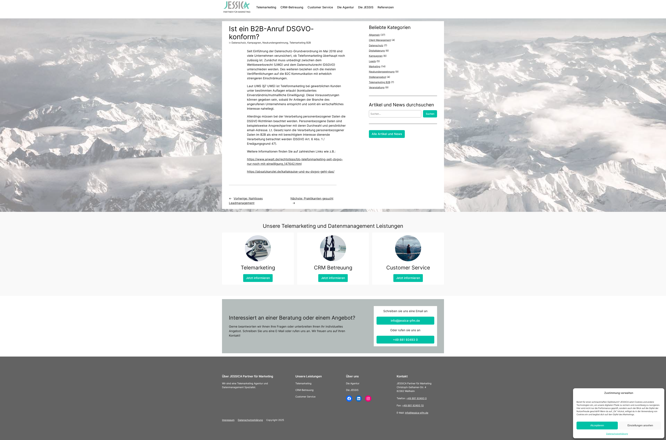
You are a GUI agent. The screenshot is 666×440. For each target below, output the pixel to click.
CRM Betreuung (333, 267)
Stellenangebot (377, 76)
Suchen (430, 113)
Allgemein (374, 34)
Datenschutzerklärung (617, 433)
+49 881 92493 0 (405, 339)
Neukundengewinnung (275, 42)
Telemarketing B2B (300, 42)
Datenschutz (239, 42)
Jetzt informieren (258, 278)
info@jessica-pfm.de (405, 320)
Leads (372, 61)
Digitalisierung (377, 50)
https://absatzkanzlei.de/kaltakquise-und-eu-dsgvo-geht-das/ (290, 171)
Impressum (228, 419)
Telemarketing (258, 267)
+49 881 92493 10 (413, 405)
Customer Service (408, 267)
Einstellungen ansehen (640, 425)
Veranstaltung (377, 87)
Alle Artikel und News (387, 134)
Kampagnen (254, 42)
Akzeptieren (597, 425)
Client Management (380, 40)
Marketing (374, 66)
